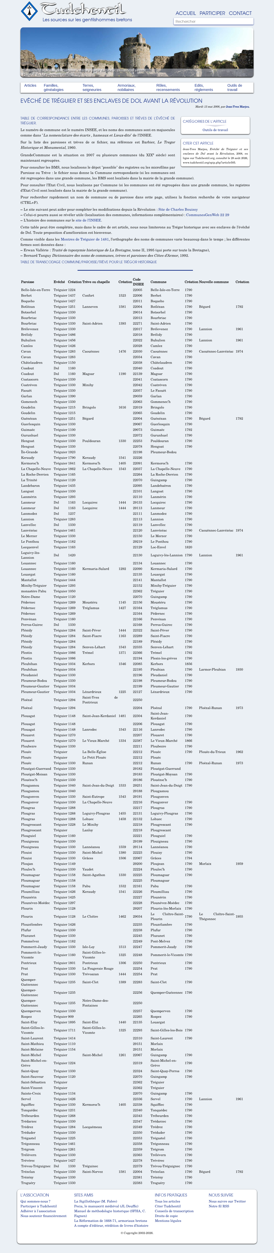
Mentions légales (168, 1220)
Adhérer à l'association (38, 1210)
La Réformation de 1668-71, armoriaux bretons (110, 1220)
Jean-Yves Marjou (237, 106)
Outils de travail (234, 87)
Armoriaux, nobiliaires (127, 87)
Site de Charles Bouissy (178, 209)
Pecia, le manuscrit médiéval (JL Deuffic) (106, 1206)
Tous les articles (167, 1201)
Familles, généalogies (54, 87)
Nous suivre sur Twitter (227, 1201)
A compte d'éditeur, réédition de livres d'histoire (111, 1225)
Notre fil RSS (219, 1206)
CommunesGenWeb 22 (205, 214)
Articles (30, 85)
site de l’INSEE (88, 220)
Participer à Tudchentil (39, 1206)
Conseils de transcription (174, 1210)
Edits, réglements (204, 87)
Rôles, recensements (168, 87)
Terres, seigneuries (92, 87)
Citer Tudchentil (168, 1206)
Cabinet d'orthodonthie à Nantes (23, 1241)
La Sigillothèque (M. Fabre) (95, 1201)
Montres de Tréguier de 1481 (85, 239)
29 (227, 214)
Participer (212, 12)
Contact (240, 12)
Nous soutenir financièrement (44, 1215)
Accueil (186, 12)
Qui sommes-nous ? (35, 1201)
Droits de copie (166, 1215)
